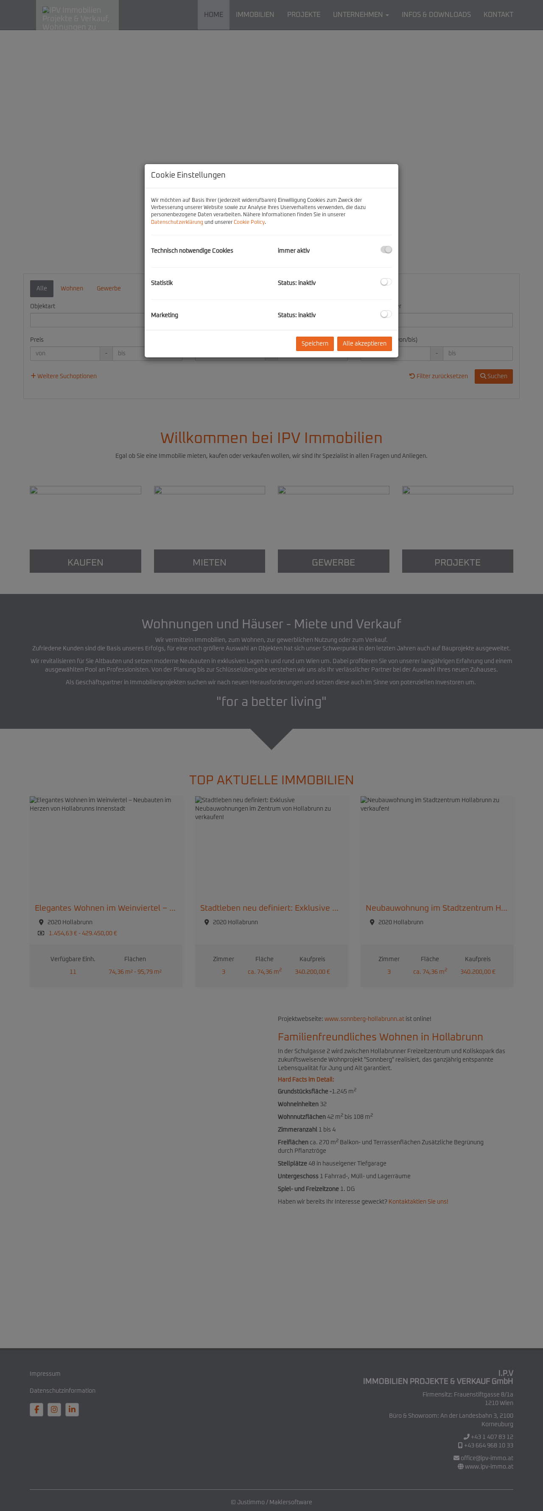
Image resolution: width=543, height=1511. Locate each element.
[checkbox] (386, 249)
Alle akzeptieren (364, 344)
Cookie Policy (249, 222)
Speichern (315, 344)
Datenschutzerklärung (177, 222)
